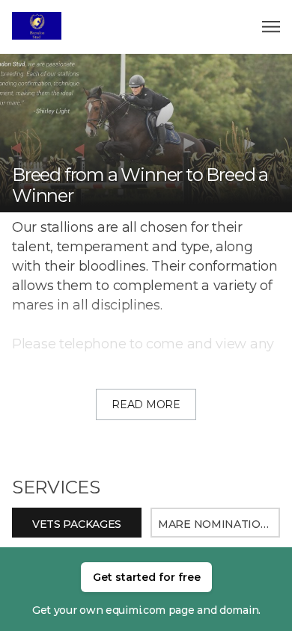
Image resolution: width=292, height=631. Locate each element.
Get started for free (147, 577)
